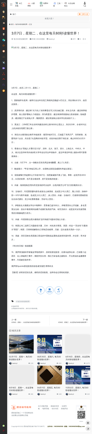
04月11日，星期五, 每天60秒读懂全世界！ (48, 389)
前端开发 (64, 408)
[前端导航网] (21, 408)
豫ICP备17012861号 (38, 426)
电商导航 (45, 408)
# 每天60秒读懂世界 (22, 301)
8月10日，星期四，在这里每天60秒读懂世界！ (78, 358)
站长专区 (55, 408)
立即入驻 (84, 14)
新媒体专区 (55, 406)
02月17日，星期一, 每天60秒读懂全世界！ (20, 358)
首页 (12, 24)
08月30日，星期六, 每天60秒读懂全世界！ (49, 358)
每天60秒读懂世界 (21, 24)
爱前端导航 (27, 426)
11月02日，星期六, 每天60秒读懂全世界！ (77, 389)
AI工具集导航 (43, 406)
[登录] (84, 3)
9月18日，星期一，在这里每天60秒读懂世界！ (21, 389)
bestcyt (51, 39)
